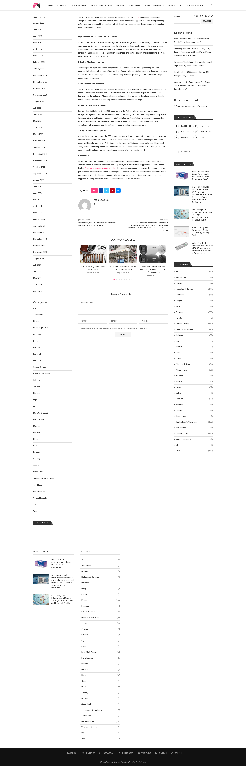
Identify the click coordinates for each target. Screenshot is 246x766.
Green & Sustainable (164, 5)
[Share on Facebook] (101, 190)
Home (50, 5)
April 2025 (37, 128)
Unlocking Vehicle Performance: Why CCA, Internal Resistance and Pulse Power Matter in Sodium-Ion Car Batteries (192, 52)
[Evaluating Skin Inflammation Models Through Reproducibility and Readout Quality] (181, 214)
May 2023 (37, 278)
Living (194, 358)
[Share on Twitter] (106, 190)
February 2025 (39, 141)
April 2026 (37, 49)
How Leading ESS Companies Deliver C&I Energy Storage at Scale (202, 231)
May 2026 (37, 42)
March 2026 (38, 56)
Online (194, 393)
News (194, 387)
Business (194, 295)
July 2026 (37, 29)
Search (177, 17)
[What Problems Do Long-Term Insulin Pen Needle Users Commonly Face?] (181, 175)
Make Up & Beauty (195, 5)
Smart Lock (194, 416)
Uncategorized (194, 433)
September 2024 (40, 173)
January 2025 (39, 147)
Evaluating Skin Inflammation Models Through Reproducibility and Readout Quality (202, 215)
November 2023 (40, 239)
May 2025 (37, 121)
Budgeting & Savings (101, 5)
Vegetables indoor (194, 439)
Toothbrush (194, 428)
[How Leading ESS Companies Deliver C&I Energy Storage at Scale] (181, 231)
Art (181, 5)
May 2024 (37, 200)
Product (194, 399)
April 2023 (37, 285)
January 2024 (39, 226)
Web (147, 5)
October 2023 (39, 245)
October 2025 (39, 88)
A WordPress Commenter (184, 106)
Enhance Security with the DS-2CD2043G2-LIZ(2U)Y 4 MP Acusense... (152, 269)
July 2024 (37, 186)
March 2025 (38, 134)
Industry (194, 335)
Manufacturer (194, 370)
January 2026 (39, 69)
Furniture (194, 318)
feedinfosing (101, 200)
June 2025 (37, 114)
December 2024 (40, 154)
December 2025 (40, 75)
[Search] (211, 5)
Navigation (202, 106)
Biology (194, 283)
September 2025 (40, 95)
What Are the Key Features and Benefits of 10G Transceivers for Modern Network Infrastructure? (192, 85)
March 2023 (38, 291)
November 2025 (40, 82)
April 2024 (37, 206)
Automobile (194, 277)
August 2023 (38, 258)
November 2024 (40, 160)
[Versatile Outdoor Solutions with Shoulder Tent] (123, 254)
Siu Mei (194, 410)
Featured (62, 5)
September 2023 (40, 252)
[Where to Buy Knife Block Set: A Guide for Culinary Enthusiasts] (93, 254)
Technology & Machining (128, 5)
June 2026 (37, 36)
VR (194, 445)
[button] (83, 264)
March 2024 (38, 213)
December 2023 (40, 232)
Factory (194, 306)
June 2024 (37, 193)
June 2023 (37, 272)
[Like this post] (95, 190)
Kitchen (194, 347)
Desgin (194, 300)
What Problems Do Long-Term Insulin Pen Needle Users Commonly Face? (201, 175)
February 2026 (39, 62)
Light (194, 352)
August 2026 (38, 23)
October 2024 (39, 167)
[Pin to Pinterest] (112, 190)
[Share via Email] (118, 190)
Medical (194, 381)
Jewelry (194, 341)
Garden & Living (79, 5)
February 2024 (39, 219)
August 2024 (38, 180)
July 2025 (37, 108)
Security (194, 404)
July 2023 (37, 265)
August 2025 (38, 101)
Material (194, 376)
